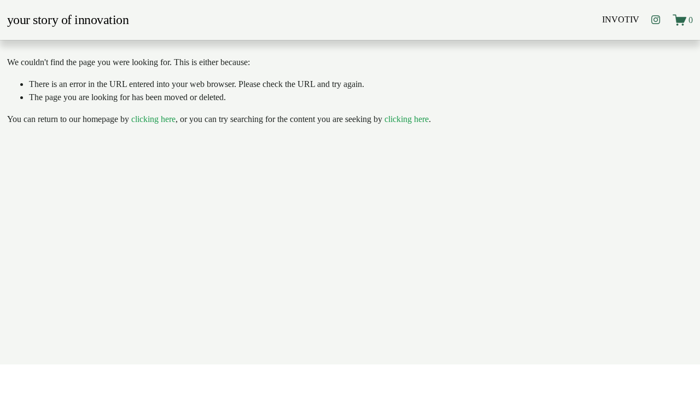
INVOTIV (620, 19)
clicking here (153, 119)
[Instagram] (655, 19)
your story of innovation (68, 20)
